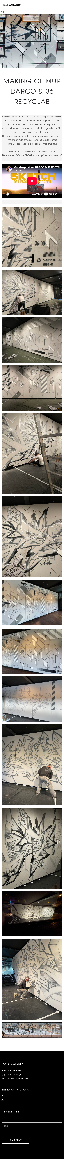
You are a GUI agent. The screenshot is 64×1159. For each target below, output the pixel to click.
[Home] (12, 5)
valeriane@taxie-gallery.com (15, 1078)
